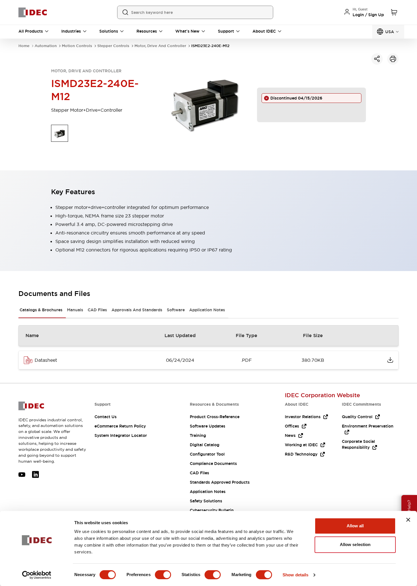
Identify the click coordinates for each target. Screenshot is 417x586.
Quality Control (357, 416)
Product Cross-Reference (214, 416)
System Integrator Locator (120, 435)
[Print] (393, 59)
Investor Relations (303, 416)
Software (176, 309)
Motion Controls (77, 45)
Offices (292, 426)
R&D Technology (301, 454)
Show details (295, 574)
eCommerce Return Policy (120, 426)
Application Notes (207, 309)
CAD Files (97, 309)
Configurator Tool (207, 454)
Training (198, 435)
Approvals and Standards (136, 309)
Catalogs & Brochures (41, 309)
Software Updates (207, 426)
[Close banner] (408, 520)
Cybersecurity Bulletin (212, 510)
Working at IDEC (301, 444)
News (290, 435)
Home (24, 46)
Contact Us (105, 416)
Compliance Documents (213, 463)
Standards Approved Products (220, 482)
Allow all (355, 525)
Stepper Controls (113, 45)
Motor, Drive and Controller (160, 45)
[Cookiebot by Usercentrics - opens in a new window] (37, 575)
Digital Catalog (204, 444)
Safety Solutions (206, 501)
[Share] (377, 59)
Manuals (75, 309)
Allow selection (355, 544)
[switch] (163, 574)
